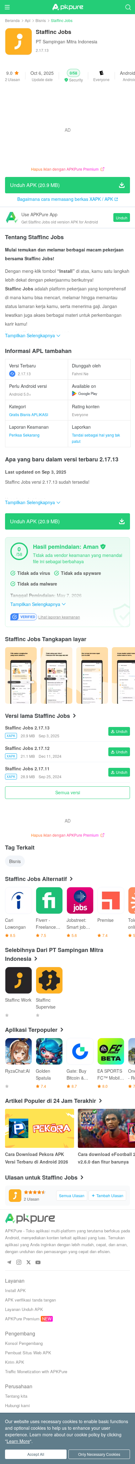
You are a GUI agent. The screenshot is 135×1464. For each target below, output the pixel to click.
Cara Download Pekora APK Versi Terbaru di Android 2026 (36, 1158)
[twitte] (28, 1263)
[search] (128, 7)
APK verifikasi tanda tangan (30, 1300)
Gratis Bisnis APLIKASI (28, 414)
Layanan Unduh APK (24, 1309)
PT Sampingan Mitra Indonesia (66, 41)
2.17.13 (24, 373)
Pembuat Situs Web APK (28, 1353)
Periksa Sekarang (24, 435)
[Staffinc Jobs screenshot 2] (92, 675)
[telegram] (9, 1263)
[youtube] (38, 1263)
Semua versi (67, 792)
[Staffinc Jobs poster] (21, 675)
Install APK (15, 1290)
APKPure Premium (22, 1319)
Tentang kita (16, 1396)
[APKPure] (67, 7)
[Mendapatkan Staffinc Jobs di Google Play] (84, 393)
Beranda (12, 20)
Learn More (18, 1441)
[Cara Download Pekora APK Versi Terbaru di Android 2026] (39, 1128)
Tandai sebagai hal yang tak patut (96, 438)
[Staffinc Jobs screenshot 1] (56, 675)
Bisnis (40, 20)
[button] (73, 76)
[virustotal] (103, 546)
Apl (27, 20)
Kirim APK (14, 1362)
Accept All (35, 1454)
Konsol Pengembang (24, 1343)
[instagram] (19, 1263)
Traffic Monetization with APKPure (36, 1371)
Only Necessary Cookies (99, 1454)
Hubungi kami (17, 1405)
